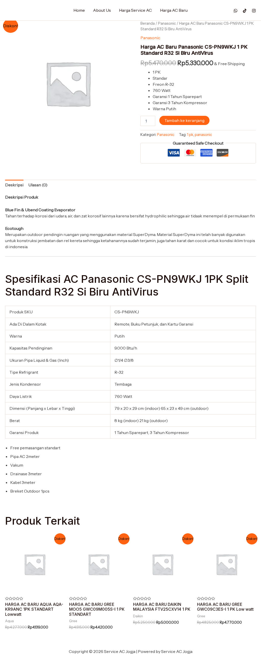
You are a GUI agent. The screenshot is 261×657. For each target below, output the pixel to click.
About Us (102, 10)
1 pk (190, 134)
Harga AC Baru (174, 10)
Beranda (147, 23)
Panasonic (167, 23)
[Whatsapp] (235, 11)
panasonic (203, 134)
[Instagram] (254, 11)
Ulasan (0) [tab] (37, 184)
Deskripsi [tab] (14, 184)
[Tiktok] (245, 11)
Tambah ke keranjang (184, 120)
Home (79, 10)
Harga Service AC (135, 10)
